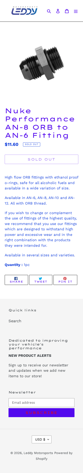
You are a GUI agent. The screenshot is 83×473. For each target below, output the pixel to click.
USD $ (40, 439)
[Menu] (75, 11)
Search (15, 321)
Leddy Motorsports (38, 453)
